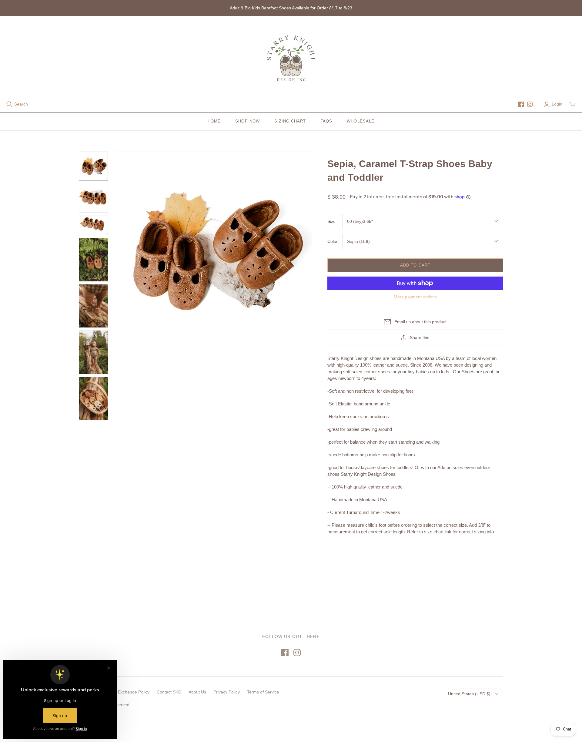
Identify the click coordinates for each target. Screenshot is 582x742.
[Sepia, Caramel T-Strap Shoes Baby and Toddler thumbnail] (93, 166)
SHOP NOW (247, 121)
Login (557, 104)
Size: (332, 221)
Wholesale (360, 121)
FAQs (326, 121)
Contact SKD (169, 692)
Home (214, 121)
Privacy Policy (226, 692)
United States (469, 693)
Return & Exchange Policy (124, 692)
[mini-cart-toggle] (572, 104)
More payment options (415, 296)
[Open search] (9, 104)
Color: (333, 241)
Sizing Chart (290, 121)
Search (21, 104)
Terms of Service (263, 692)
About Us (197, 692)
